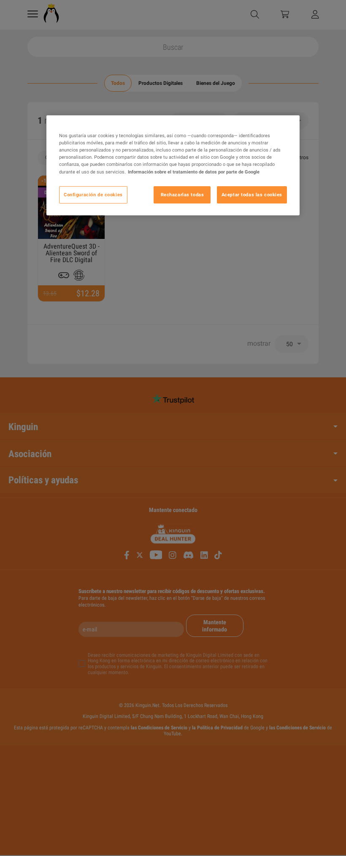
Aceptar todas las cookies (252, 195)
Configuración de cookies (93, 195)
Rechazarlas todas (182, 195)
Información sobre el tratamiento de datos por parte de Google (194, 172)
